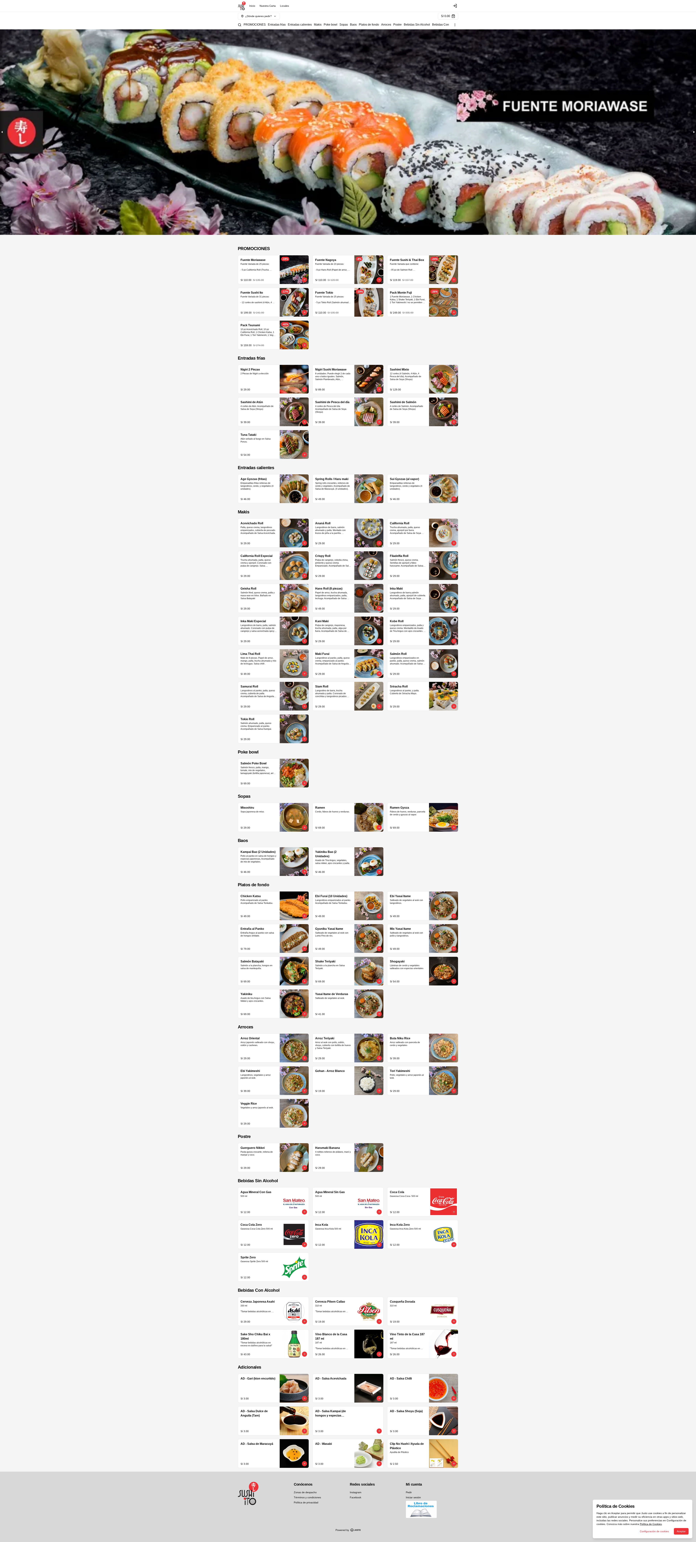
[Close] (459, 717)
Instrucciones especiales (372, 734)
